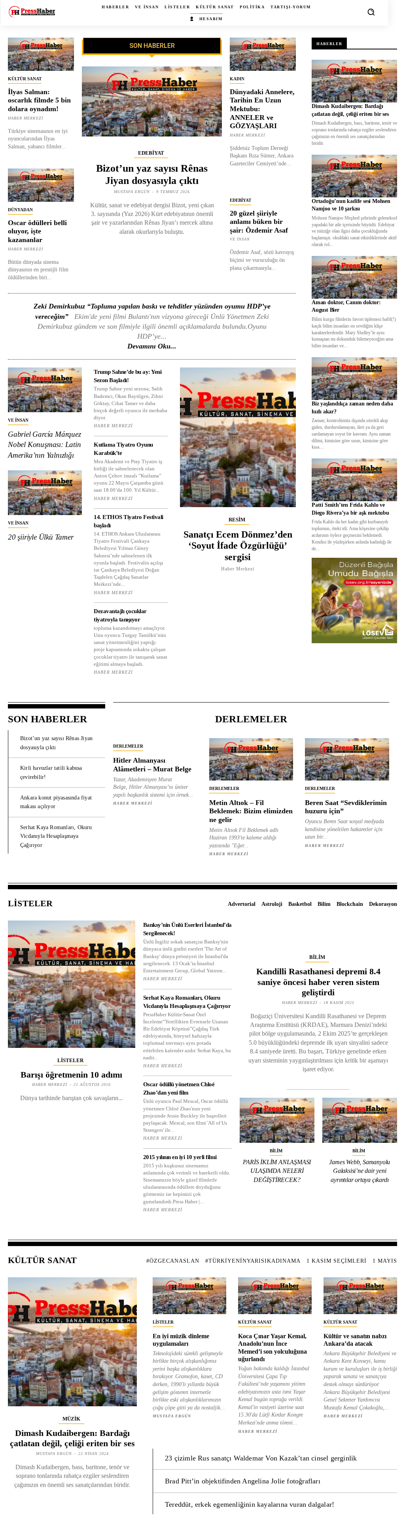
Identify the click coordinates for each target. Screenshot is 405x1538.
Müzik (71, 1419)
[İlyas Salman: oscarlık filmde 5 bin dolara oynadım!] (41, 54)
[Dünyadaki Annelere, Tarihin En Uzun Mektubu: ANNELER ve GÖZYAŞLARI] (263, 54)
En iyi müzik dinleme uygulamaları (181, 1340)
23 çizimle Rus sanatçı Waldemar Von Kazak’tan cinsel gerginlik (261, 1458)
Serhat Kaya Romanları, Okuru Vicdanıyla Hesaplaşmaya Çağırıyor (56, 836)
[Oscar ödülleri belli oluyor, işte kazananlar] (41, 185)
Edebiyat (151, 153)
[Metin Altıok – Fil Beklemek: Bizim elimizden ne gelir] (251, 759)
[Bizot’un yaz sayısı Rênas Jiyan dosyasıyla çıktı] (152, 101)
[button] (370, 11)
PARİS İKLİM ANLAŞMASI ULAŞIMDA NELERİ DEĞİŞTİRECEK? (277, 1171)
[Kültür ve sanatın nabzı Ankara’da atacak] (360, 1295)
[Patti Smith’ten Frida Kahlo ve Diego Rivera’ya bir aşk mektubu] (354, 479)
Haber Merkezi (25, 118)
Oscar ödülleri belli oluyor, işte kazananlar (37, 231)
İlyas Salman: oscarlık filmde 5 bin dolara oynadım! (39, 100)
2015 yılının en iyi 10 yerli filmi (180, 1157)
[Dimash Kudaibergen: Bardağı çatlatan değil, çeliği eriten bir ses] (354, 81)
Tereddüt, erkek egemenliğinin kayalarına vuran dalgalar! (249, 1504)
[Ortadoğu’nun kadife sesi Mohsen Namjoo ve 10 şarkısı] (354, 176)
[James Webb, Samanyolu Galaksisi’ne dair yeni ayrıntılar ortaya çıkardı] (359, 1120)
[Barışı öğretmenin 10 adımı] (71, 984)
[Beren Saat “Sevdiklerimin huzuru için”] (347, 759)
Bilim (317, 957)
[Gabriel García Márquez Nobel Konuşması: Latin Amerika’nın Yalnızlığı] (45, 389)
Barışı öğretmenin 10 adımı (71, 1075)
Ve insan (240, 239)
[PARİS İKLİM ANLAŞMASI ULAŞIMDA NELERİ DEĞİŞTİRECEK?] (277, 1120)
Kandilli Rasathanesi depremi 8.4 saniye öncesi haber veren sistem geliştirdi (318, 981)
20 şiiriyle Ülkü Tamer (41, 537)
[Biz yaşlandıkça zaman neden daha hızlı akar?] (354, 378)
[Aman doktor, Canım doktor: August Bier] (354, 277)
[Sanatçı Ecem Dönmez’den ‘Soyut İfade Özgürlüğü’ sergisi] (238, 437)
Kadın (237, 78)
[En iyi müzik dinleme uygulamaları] (189, 1295)
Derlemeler (128, 746)
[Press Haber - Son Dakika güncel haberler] (32, 12)
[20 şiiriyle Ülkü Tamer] (45, 492)
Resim (237, 520)
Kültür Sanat (25, 78)
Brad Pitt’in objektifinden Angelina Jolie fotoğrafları (242, 1481)
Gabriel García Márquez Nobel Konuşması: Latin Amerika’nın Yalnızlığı (44, 444)
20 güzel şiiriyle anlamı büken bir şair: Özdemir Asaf (259, 221)
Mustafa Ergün (132, 191)
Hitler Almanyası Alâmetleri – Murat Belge (152, 764)
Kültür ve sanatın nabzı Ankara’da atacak (355, 1340)
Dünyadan (20, 209)
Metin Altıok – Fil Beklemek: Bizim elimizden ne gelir (251, 811)
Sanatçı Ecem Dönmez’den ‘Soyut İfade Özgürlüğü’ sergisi (238, 546)
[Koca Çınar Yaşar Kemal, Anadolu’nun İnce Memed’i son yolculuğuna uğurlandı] (275, 1295)
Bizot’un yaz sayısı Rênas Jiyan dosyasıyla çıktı (152, 174)
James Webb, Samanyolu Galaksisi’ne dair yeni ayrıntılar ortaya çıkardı (359, 1171)
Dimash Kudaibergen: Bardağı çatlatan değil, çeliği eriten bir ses (72, 1438)
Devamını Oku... (151, 346)
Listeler (70, 1060)
